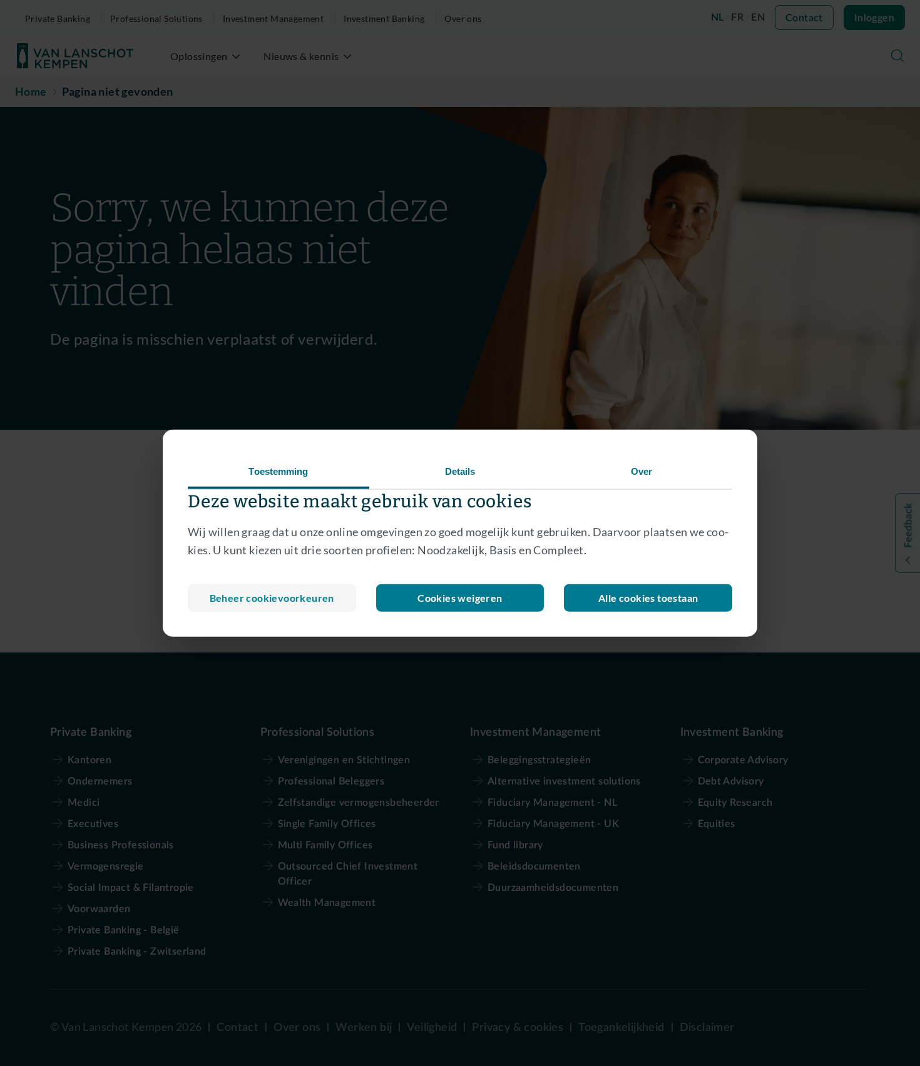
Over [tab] (641, 471)
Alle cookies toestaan (648, 597)
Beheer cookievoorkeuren (272, 597)
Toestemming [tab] (278, 471)
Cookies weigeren (459, 597)
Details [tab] (460, 471)
